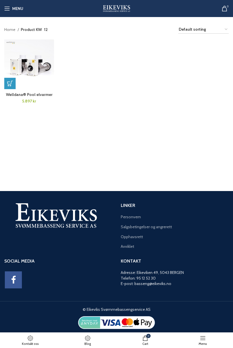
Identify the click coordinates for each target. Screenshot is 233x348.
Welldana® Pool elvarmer (29, 94)
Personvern (131, 216)
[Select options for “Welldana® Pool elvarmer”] (10, 83)
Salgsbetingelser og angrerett (146, 226)
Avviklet (127, 246)
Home (10, 29)
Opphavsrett (132, 236)
